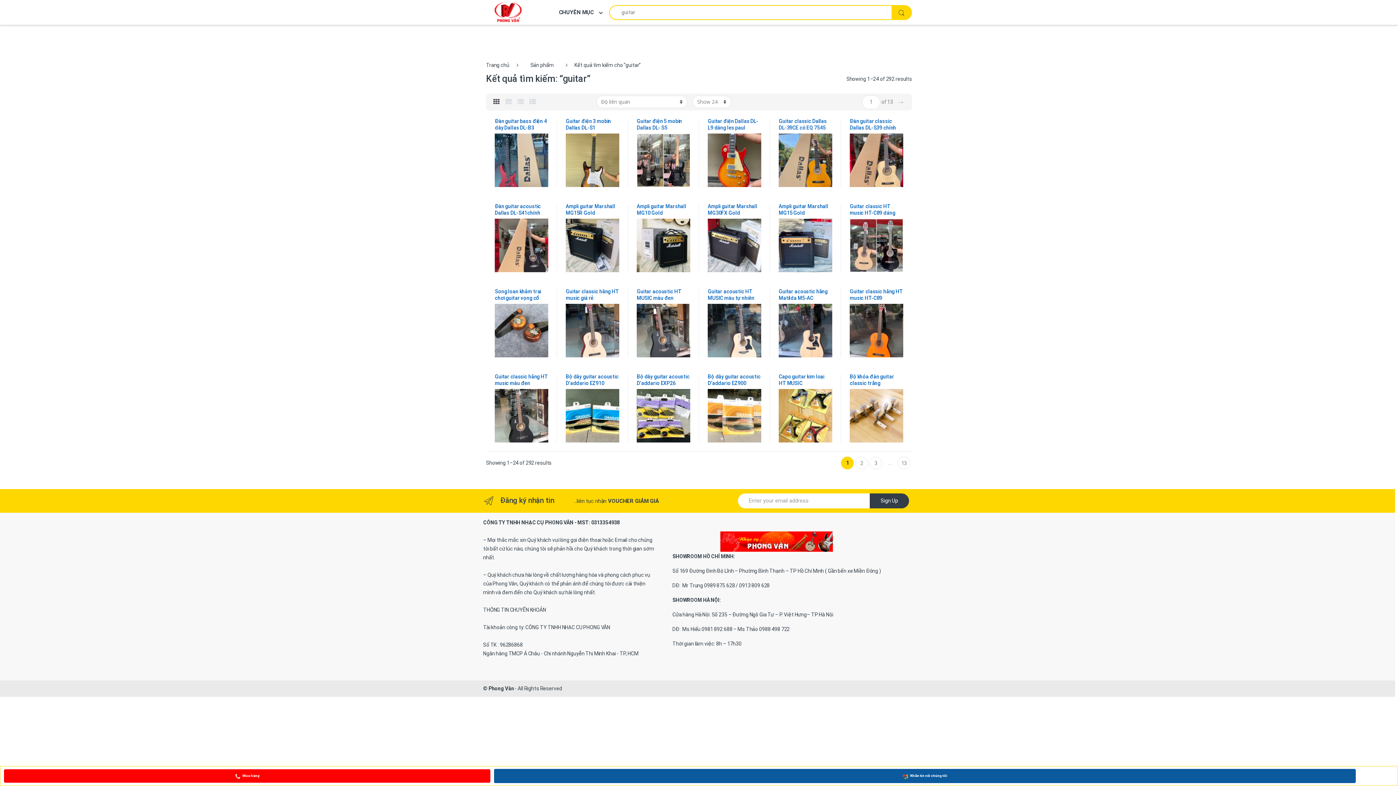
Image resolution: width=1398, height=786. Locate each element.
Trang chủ (497, 65)
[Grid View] (496, 102)
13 (904, 463)
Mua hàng (251, 776)
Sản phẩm (542, 65)
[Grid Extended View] (508, 102)
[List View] (520, 102)
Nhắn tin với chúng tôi (928, 776)
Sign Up (889, 501)
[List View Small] (532, 102)
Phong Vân (501, 688)
